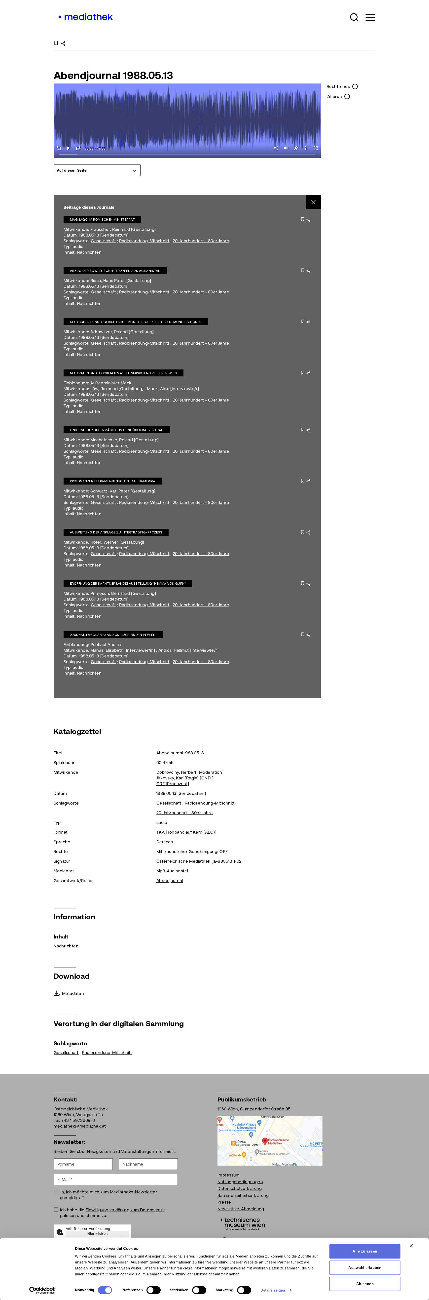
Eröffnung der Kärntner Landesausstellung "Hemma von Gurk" (128, 583)
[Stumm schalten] (286, 148)
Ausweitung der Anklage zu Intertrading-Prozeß (116, 532)
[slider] (187, 155)
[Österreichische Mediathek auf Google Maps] (269, 1140)
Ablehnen (365, 1284)
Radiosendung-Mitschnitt (144, 240)
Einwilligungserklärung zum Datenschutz (125, 1209)
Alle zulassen (365, 1251)
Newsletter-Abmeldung (240, 1208)
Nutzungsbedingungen (240, 1181)
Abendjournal (169, 880)
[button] (354, 17)
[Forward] (78, 148)
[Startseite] (84, 16)
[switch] (153, 1290)
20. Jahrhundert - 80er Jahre (201, 240)
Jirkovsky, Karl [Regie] (177, 777)
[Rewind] (59, 148)
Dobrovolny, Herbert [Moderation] (189, 772)
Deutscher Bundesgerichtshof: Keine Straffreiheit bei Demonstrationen (136, 322)
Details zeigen (272, 1290)
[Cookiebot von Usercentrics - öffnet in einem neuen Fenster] (42, 1290)
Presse (224, 1202)
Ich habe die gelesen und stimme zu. (113, 1212)
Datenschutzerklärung (239, 1188)
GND (206, 777)
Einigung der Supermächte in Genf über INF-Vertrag (117, 430)
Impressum (228, 1175)
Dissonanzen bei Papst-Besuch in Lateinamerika (112, 481)
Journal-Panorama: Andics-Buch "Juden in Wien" (113, 635)
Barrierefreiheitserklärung (243, 1195)
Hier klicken (97, 1234)
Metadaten (73, 993)
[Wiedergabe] (68, 148)
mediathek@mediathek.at (80, 1126)
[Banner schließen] (411, 1246)
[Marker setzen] (296, 148)
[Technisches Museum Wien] (241, 1223)
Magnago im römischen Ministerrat (102, 219)
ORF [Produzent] (172, 783)
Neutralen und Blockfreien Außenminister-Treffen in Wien (123, 373)
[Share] (276, 148)
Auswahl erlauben (365, 1267)
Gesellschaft (103, 240)
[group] (97, 170)
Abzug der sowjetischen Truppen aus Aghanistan (115, 271)
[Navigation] (367, 17)
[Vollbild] (316, 148)
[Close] (313, 202)
